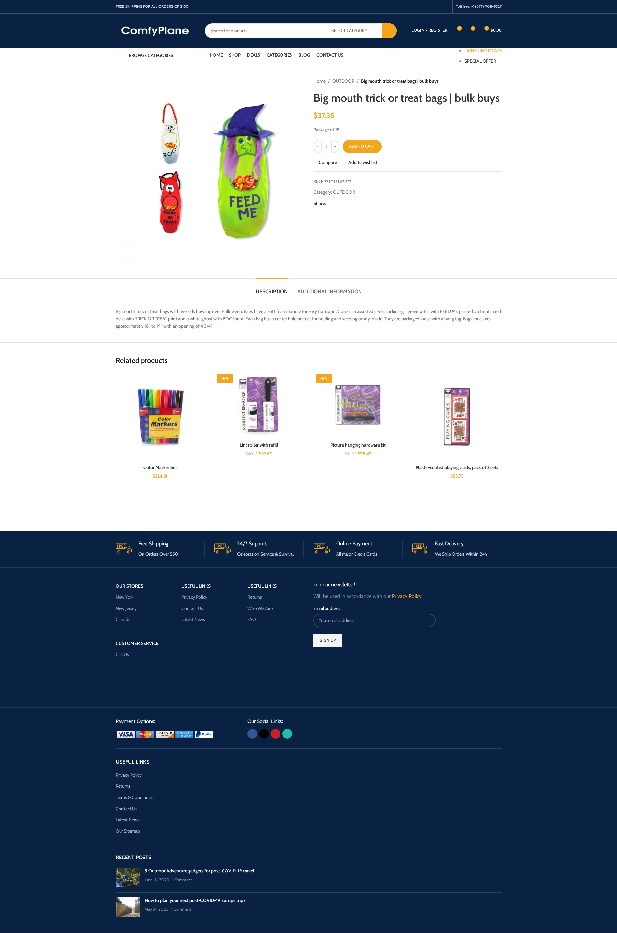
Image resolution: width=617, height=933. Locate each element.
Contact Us (192, 608)
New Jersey (126, 608)
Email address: (327, 608)
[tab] (272, 288)
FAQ (251, 619)
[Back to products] (490, 81)
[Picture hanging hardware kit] (358, 405)
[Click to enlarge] (128, 252)
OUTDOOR (343, 81)
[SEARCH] (389, 30)
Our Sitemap (128, 831)
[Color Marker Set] (160, 417)
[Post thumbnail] (128, 877)
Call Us (122, 654)
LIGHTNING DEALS (483, 50)
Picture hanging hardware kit (358, 445)
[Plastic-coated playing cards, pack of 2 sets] (457, 417)
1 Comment (182, 879)
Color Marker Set (160, 467)
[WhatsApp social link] (445, 6)
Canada (123, 619)
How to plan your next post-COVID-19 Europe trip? (195, 900)
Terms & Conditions (134, 797)
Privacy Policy (194, 597)
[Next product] (498, 81)
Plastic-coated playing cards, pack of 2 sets (457, 467)
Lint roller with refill (259, 445)
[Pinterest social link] (437, 6)
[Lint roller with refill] (259, 405)
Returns (254, 597)
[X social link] (429, 6)
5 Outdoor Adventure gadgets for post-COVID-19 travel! (200, 871)
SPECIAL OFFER (480, 61)
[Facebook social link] (420, 6)
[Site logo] (155, 30)
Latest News (193, 619)
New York (124, 597)
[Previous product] (482, 81)
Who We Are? (260, 608)
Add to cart (362, 146)
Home (320, 81)
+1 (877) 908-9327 (486, 6)
